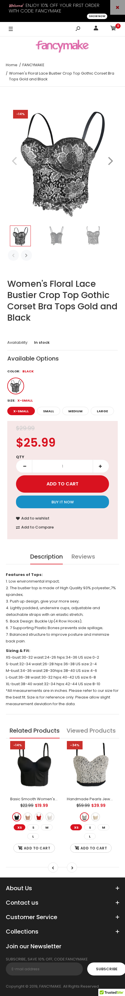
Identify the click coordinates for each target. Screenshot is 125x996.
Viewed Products (91, 731)
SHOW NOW (97, 16)
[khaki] (27, 816)
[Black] (15, 386)
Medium (75, 411)
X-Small (21, 411)
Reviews (83, 556)
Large (102, 411)
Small (48, 411)
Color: (20, 371)
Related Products (35, 731)
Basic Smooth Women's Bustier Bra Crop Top (52, 799)
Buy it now (62, 502)
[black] (16, 816)
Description (46, 556)
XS (19, 827)
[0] (113, 29)
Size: (20, 400)
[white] (49, 816)
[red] (38, 816)
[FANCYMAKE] (62, 47)
